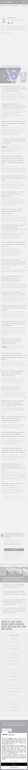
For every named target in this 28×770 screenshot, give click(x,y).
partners (10, 738)
